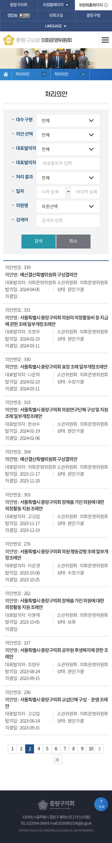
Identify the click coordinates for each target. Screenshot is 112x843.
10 (91, 749)
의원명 (22, 205)
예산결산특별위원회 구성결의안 (48, 275)
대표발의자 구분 (30, 148)
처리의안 (22, 74)
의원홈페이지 (53, 5)
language (53, 26)
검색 (39, 241)
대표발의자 (26, 162)
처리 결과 (24, 177)
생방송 (18, 15)
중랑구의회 (18, 5)
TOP (101, 807)
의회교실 (56, 15)
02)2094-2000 (36, 824)
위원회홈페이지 (91, 5)
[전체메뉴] (105, 39)
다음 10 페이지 (99, 748)
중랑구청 (93, 15)
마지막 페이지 (57, 759)
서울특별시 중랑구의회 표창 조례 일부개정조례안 (63, 367)
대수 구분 (24, 120)
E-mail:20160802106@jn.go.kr (69, 824)
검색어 (22, 220)
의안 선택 (24, 134)
